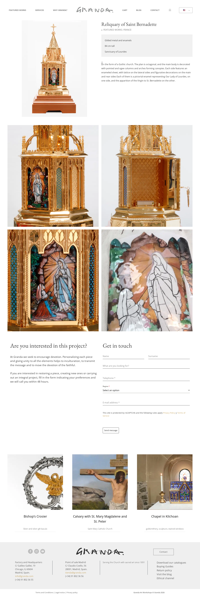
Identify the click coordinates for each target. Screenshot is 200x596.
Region (106, 386)
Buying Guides (165, 566)
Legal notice (60, 592)
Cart (124, 10)
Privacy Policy (169, 413)
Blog (138, 10)
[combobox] (146, 390)
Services (39, 10)
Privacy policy (72, 592)
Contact (154, 10)
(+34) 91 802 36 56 (74, 576)
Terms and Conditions (44, 592)
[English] (185, 10)
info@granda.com (24, 576)
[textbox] (145, 390)
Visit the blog (164, 574)
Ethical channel (165, 578)
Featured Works (17, 10)
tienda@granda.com (75, 572)
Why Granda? (60, 10)
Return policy (164, 570)
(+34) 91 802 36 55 (24, 579)
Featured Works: (117, 29)
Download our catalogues (171, 562)
